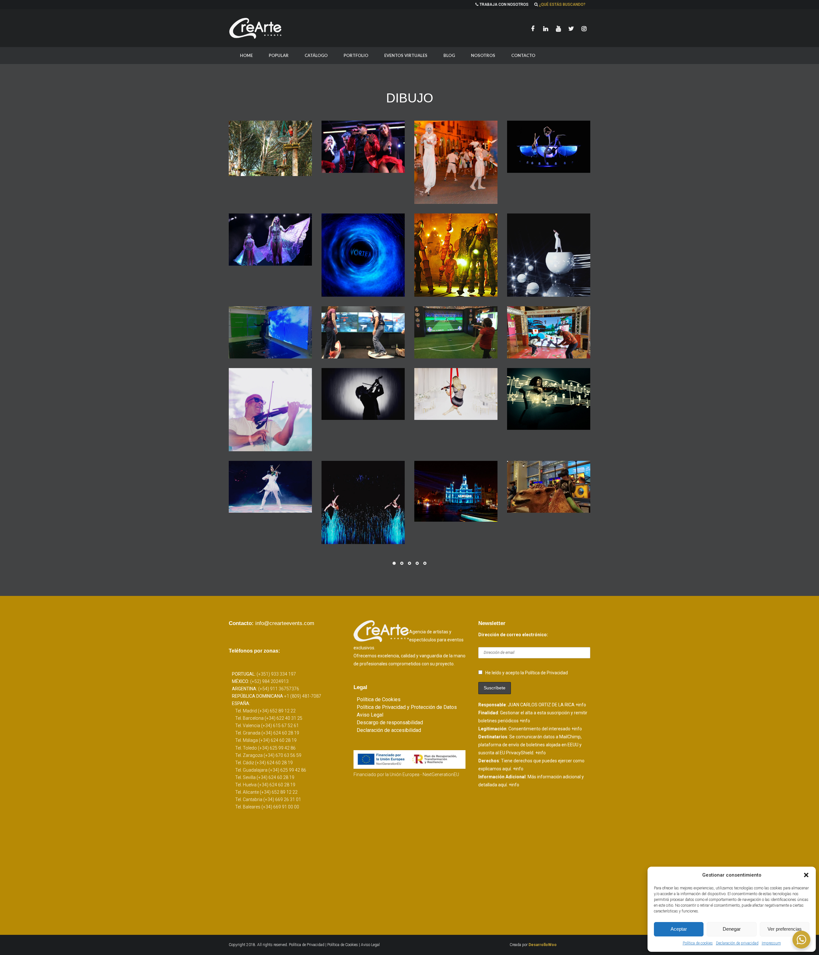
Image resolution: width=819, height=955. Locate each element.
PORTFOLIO (356, 55)
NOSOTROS (483, 55)
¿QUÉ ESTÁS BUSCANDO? (562, 4)
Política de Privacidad (307, 945)
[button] (806, 875)
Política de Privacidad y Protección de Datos (407, 707)
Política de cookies (698, 943)
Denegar (732, 929)
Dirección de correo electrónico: (513, 634)
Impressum (771, 943)
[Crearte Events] (256, 28)
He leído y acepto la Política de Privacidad (526, 672)
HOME (246, 55)
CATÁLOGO (316, 55)
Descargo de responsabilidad (390, 722)
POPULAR (279, 55)
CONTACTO (523, 55)
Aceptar (679, 929)
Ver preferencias (784, 929)
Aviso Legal (370, 715)
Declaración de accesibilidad (389, 730)
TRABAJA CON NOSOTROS (504, 4)
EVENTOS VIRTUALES (405, 55)
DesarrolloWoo (543, 945)
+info (581, 704)
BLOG (449, 55)
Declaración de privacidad (737, 943)
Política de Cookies (379, 699)
